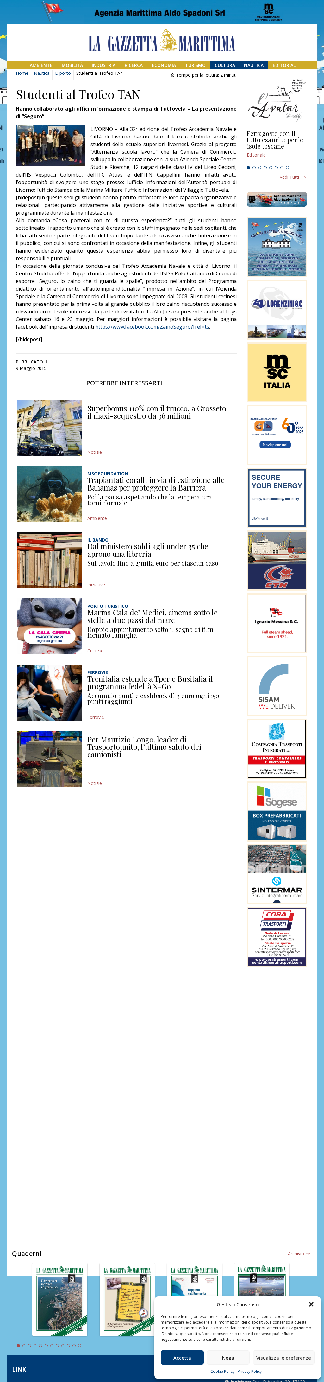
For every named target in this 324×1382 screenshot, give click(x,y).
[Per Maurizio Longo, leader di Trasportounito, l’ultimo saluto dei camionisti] (49, 759)
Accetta (182, 1357)
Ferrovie (95, 717)
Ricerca (134, 65)
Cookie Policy (222, 1371)
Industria (103, 65)
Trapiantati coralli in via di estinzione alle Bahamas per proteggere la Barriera (156, 483)
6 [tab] (276, 167)
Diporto (63, 73)
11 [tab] (74, 1345)
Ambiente (41, 65)
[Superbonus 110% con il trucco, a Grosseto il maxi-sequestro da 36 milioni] (49, 428)
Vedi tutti (289, 177)
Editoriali (285, 65)
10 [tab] (68, 1345)
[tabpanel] (277, 146)
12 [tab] (79, 1345)
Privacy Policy (250, 1371)
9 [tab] (63, 1345)
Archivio (296, 1253)
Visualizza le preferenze (283, 1357)
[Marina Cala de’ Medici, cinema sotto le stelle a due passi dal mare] (49, 626)
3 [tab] (259, 167)
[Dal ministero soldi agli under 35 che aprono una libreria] (49, 560)
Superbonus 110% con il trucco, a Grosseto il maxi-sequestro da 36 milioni (156, 412)
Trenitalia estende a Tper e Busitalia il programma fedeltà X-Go (150, 682)
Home (22, 73)
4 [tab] (265, 167)
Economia (164, 65)
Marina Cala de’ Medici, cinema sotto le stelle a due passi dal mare (152, 616)
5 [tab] (270, 167)
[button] (311, 1304)
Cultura (225, 65)
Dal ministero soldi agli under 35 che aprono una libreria (147, 550)
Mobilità (72, 65)
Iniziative (96, 585)
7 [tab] (282, 167)
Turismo (195, 65)
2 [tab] (254, 167)
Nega (228, 1357)
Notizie (94, 452)
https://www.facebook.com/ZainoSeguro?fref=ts (152, 326)
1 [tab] (248, 167)
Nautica (254, 65)
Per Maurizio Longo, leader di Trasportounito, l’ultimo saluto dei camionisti (144, 746)
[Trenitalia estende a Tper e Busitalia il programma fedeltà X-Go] (49, 693)
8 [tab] (287, 167)
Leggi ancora (277, 146)
